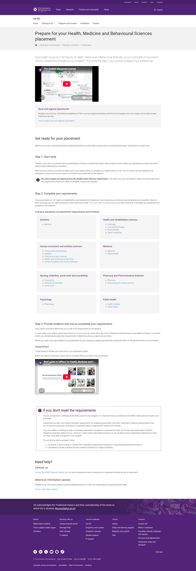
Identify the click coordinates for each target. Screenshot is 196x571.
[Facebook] (35, 552)
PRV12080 (97, 559)
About (106, 9)
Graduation (84, 23)
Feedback (88, 565)
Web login (159, 552)
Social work (49, 286)
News (136, 2)
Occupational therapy (116, 227)
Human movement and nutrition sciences (61, 262)
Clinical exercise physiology (56, 251)
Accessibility (62, 565)
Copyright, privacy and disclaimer (45, 565)
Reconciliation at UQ (65, 508)
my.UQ (36, 18)
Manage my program (70, 45)
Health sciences (114, 304)
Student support (92, 535)
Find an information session (46, 489)
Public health (113, 307)
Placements (86, 45)
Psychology (49, 304)
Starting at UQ (47, 23)
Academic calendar (93, 531)
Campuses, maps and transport (147, 543)
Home (35, 23)
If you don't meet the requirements (102, 203)
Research (70, 9)
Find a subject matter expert (44, 528)
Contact (160, 2)
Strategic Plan (65, 528)
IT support (64, 535)
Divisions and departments (149, 538)
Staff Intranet (65, 531)
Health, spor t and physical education (59, 259)
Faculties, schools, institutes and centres (149, 532)
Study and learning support (123, 528)
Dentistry (48, 224)
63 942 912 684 (66, 559)
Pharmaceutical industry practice (121, 283)
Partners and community (89, 9)
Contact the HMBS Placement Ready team (52, 472)
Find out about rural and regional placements (56, 121)
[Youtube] (51, 552)
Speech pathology (115, 232)
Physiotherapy (113, 230)
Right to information (76, 565)
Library (115, 524)
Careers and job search (69, 524)
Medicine (111, 251)
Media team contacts (41, 524)
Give (151, 2)
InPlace (78, 333)
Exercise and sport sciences (56, 256)
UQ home (127, 2)
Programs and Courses (67, 23)
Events (144, 2)
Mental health (113, 254)
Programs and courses (95, 528)
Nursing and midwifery (54, 283)
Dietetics (48, 254)
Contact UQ (142, 524)
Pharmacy (112, 280)
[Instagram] (57, 552)
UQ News (37, 531)
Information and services (50, 45)
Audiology (112, 224)
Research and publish (120, 531)
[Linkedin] (40, 552)
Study (58, 9)
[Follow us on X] (46, 552)
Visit (114, 535)
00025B (83, 559)
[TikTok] (62, 552)
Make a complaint (145, 528)
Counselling (49, 280)
